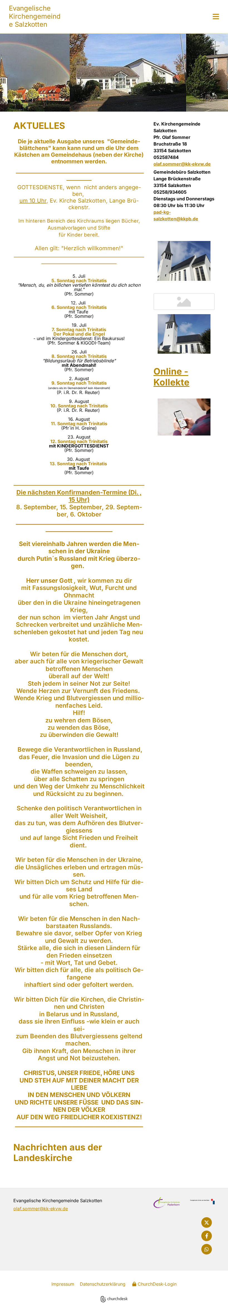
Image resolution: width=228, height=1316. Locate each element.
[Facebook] (206, 1236)
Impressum (62, 1284)
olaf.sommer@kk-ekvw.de (182, 164)
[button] (140, 16)
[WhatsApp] (206, 1249)
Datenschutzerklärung (102, 1284)
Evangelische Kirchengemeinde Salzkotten (35, 16)
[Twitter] (206, 1222)
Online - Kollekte (171, 376)
